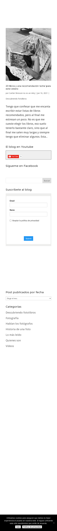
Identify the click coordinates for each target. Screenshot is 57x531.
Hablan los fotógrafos (19, 323)
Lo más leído (13, 335)
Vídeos (10, 346)
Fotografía (12, 318)
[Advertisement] (28, 419)
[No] (53, 523)
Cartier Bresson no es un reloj (22, 93)
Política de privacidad (32, 527)
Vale (18, 527)
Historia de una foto (18, 329)
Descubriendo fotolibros (16, 98)
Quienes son (13, 340)
